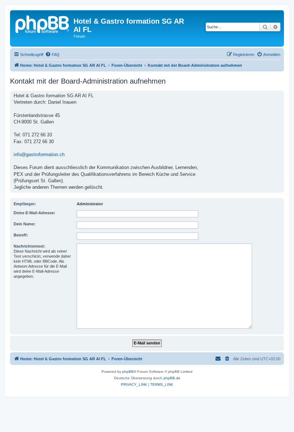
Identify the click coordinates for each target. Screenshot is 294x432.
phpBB (128, 372)
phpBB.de (171, 378)
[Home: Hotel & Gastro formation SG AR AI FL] (43, 23)
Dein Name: (24, 224)
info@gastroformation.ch (39, 154)
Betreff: (21, 235)
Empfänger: (25, 204)
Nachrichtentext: (29, 246)
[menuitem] (52, 54)
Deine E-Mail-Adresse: (34, 213)
